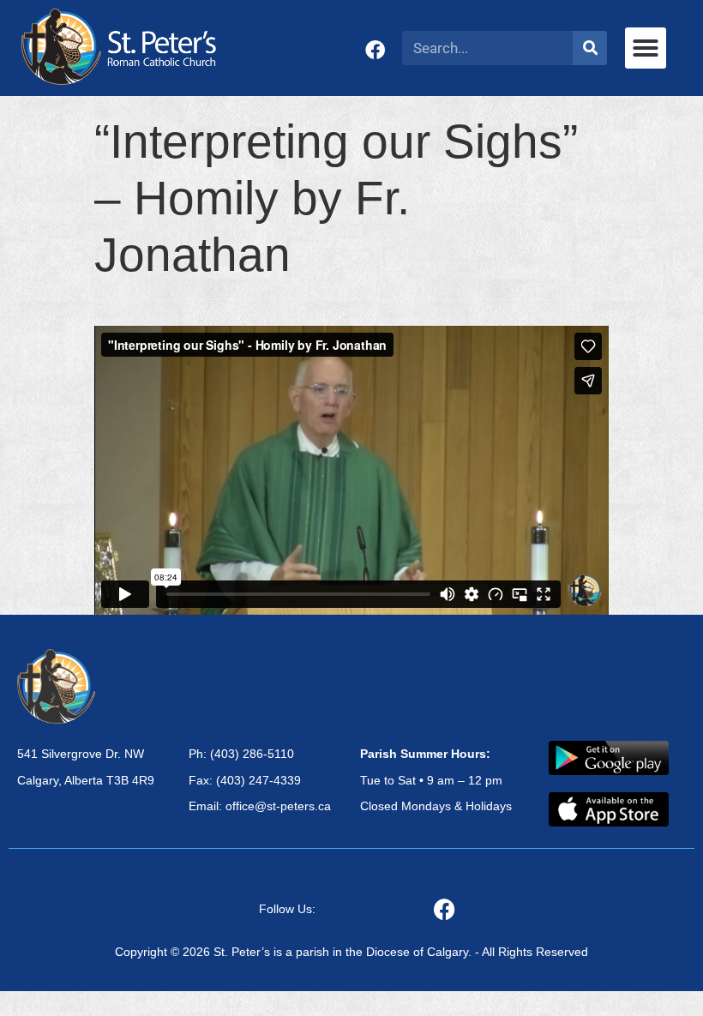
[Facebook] (375, 50)
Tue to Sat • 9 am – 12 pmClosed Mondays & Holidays (436, 780)
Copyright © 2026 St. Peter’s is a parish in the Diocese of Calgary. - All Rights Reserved (351, 952)
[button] (645, 48)
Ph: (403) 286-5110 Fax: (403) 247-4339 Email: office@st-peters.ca (260, 780)
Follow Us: (287, 909)
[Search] (590, 48)
